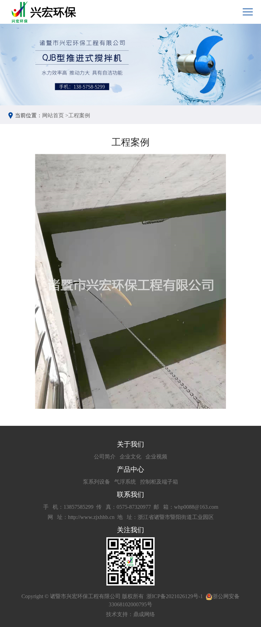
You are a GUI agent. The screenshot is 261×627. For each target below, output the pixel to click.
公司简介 (105, 456)
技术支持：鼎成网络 (130, 614)
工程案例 (79, 115)
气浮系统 (125, 482)
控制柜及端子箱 (159, 482)
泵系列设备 (96, 482)
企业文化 (130, 456)
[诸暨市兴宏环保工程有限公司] (44, 12)
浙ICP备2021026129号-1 (174, 596)
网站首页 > (55, 115)
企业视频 (156, 456)
